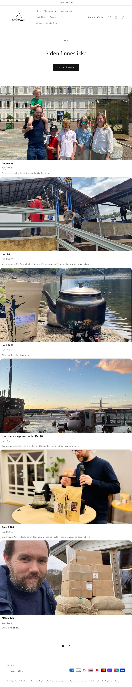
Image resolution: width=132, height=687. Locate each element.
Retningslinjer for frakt (110, 681)
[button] (110, 17)
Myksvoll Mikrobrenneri (22, 681)
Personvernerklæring (78, 681)
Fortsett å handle (66, 67)
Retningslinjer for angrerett (57, 681)
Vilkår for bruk (94, 681)
